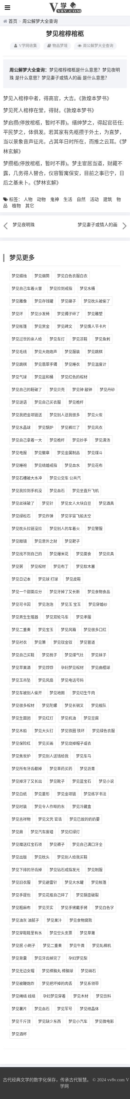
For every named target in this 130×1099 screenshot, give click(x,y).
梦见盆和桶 (43, 377)
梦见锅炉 (45, 428)
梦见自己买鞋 (23, 655)
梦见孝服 (83, 617)
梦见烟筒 (42, 276)
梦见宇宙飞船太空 (76, 516)
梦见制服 (95, 870)
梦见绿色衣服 (103, 731)
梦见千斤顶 (21, 1021)
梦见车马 (83, 756)
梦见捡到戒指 (61, 289)
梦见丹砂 (107, 390)
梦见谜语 (19, 402)
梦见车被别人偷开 (27, 693)
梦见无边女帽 (23, 971)
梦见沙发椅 (40, 314)
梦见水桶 (87, 289)
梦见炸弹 (45, 516)
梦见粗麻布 (21, 908)
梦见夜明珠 (24, 224)
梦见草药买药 (61, 769)
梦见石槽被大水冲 (27, 478)
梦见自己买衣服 (47, 402)
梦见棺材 (38, 567)
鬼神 (54, 199)
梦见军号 (64, 1009)
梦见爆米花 (59, 554)
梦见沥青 (87, 769)
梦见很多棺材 (23, 705)
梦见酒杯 (19, 1034)
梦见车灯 (57, 339)
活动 (94, 199)
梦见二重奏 (21, 630)
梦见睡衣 (72, 364)
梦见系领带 (89, 983)
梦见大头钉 (43, 731)
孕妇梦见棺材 (72, 668)
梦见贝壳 (57, 390)
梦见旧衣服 (21, 882)
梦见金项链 (66, 794)
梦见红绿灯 (70, 832)
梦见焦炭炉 (21, 756)
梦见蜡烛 (19, 276)
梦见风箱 (68, 630)
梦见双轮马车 (57, 617)
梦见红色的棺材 (74, 377)
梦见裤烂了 (70, 428)
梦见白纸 (19, 794)
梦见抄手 (79, 440)
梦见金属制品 (68, 453)
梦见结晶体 (89, 1009)
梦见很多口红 (95, 630)
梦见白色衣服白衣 (72, 276)
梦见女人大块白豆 (76, 503)
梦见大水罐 (74, 882)
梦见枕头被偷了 (97, 301)
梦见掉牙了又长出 (27, 781)
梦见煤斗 (95, 453)
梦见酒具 (106, 503)
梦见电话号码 (72, 680)
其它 (29, 205)
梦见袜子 (98, 655)
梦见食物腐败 (80, 920)
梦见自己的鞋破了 (27, 390)
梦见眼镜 (19, 541)
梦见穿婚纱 (97, 604)
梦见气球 (19, 377)
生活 (67, 199)
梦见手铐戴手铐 (74, 908)
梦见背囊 (19, 958)
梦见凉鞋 (79, 339)
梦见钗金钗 (62, 642)
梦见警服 (95, 529)
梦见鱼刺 (102, 339)
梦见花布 (95, 465)
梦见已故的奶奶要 (84, 819)
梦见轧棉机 (101, 946)
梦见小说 (106, 781)
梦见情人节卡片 (93, 326)
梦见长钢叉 (74, 705)
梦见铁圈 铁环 (73, 731)
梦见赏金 (42, 326)
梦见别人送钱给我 (53, 756)
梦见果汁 (54, 920)
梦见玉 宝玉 (71, 604)
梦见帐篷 (19, 326)
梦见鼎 (17, 832)
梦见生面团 (21, 718)
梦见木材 (80, 996)
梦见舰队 (98, 705)
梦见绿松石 (21, 516)
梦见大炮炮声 (45, 352)
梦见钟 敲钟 (82, 390)
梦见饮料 (103, 996)
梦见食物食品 (98, 592)
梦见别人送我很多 (65, 415)
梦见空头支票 (61, 933)
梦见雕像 (19, 301)
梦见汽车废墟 (42, 832)
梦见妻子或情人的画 (61, 77)
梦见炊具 (106, 554)
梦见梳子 (49, 655)
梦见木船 (19, 731)
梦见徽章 (42, 453)
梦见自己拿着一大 (27, 440)
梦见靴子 (57, 781)
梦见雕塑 (95, 314)
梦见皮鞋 (73, 579)
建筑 (107, 199)
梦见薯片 (19, 1009)
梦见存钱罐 (43, 301)
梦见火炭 (95, 415)
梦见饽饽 (45, 668)
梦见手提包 (21, 895)
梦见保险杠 (21, 743)
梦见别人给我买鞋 (72, 857)
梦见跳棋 (95, 352)
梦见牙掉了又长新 (65, 592)
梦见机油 (68, 718)
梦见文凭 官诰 (50, 819)
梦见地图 (57, 693)
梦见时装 (19, 807)
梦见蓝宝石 (81, 781)
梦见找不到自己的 (27, 554)
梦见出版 (19, 857)
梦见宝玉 (45, 630)
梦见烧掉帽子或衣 (76, 743)
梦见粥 (17, 567)
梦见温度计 (96, 364)
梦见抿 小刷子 (23, 946)
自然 (81, 199)
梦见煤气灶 (74, 655)
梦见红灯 (45, 718)
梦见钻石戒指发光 (65, 870)
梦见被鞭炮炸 (23, 983)
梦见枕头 (42, 857)
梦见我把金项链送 (27, 415)
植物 (16, 205)
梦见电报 (19, 453)
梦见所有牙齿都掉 (27, 769)
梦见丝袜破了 (23, 503)
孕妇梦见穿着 (54, 996)
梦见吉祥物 (21, 819)
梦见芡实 (45, 908)
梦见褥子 (57, 844)
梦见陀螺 (49, 705)
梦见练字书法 (95, 794)
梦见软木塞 (85, 567)
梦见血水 (72, 465)
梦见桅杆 (76, 402)
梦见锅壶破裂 (87, 895)
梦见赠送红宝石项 (27, 844)
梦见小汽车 (77, 1021)
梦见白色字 (104, 908)
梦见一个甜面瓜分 (27, 592)
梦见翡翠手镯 (45, 364)
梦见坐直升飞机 (85, 491)
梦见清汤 (102, 440)
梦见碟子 (68, 301)
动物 (41, 199)
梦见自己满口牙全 (87, 844)
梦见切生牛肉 (83, 693)
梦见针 (47, 503)
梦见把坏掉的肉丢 (57, 983)
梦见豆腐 (91, 718)
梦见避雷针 (47, 882)
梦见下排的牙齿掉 (27, 870)
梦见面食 (83, 554)
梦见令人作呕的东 (49, 807)
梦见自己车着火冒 (27, 289)
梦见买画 (45, 743)
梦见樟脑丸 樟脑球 (57, 971)
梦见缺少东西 (49, 1021)
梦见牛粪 (77, 946)
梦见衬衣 (19, 642)
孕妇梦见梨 (77, 958)
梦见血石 (57, 491)
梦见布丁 (60, 567)
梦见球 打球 (48, 579)
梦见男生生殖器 (25, 617)
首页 (13, 21)
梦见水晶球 (21, 428)
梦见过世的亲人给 (27, 339)
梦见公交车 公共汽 (65, 478)
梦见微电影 (104, 1021)
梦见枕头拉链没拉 (27, 529)
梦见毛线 (19, 352)
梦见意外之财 (45, 541)
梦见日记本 (21, 579)
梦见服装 (72, 352)
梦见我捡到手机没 (27, 491)
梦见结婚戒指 (45, 465)
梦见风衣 (95, 428)
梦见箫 (40, 642)
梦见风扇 (45, 680)
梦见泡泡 (45, 604)
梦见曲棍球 (100, 668)
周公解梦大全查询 (40, 21)
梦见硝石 (88, 971)
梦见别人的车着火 (65, 529)
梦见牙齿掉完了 (47, 958)
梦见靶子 (72, 541)
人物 (28, 199)
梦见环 (17, 314)
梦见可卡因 (21, 604)
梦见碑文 (64, 326)
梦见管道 (87, 642)
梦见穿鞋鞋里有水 (27, 933)
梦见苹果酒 (21, 668)
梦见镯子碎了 (68, 314)
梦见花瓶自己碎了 (53, 895)
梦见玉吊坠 (21, 680)
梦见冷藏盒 (81, 807)
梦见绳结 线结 (23, 996)
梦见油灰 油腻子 (25, 920)
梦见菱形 (42, 794)
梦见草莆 (87, 933)
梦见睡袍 (19, 465)
